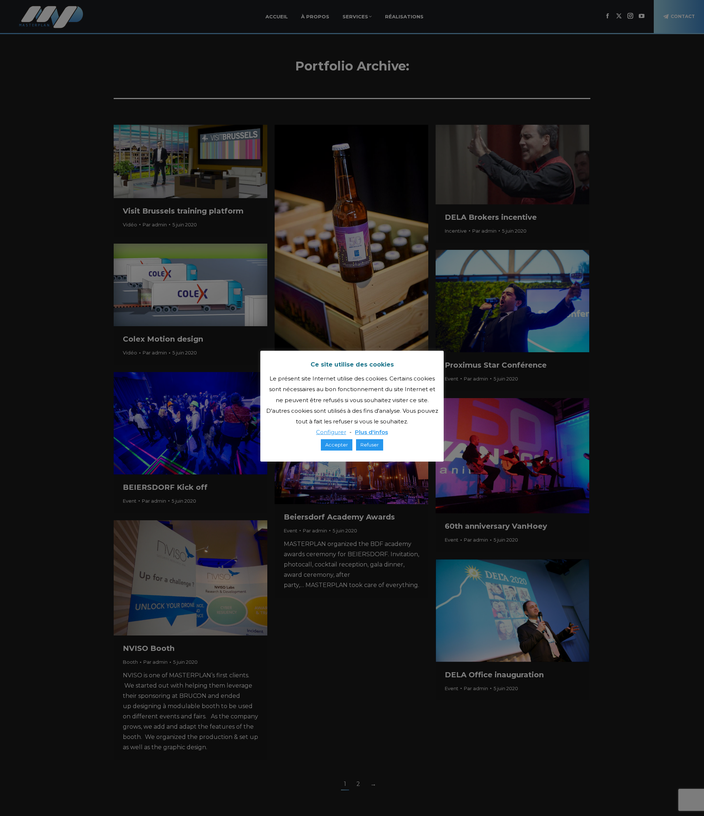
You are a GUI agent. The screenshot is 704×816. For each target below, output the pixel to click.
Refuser (369, 445)
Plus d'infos (371, 432)
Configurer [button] (331, 432)
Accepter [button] (336, 445)
